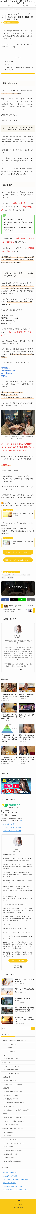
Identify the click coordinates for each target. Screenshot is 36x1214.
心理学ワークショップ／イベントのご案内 (15, 1179)
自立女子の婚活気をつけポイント (11, 22)
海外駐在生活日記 (8, 1132)
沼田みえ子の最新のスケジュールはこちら (18, 552)
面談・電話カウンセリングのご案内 (23, 542)
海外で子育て (7, 1135)
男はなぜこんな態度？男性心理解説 (13, 1091)
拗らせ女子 (10, 577)
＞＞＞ (22, 820)
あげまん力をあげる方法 (10, 1044)
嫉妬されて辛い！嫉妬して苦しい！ (13, 1161)
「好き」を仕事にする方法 (11, 1125)
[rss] (21, 1201)
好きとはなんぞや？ (11, 61)
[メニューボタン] (1, 2)
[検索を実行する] (33, 1028)
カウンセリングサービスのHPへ (12, 827)
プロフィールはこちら (18, 961)
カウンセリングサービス (10, 1172)
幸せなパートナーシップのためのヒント (15, 1041)
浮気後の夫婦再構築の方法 (11, 1070)
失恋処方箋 (6, 1077)
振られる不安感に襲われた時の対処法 (14, 1102)
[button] (5, 599)
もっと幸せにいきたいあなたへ (12, 1150)
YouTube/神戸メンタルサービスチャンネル (15, 1190)
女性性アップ (7, 1113)
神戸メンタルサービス (9, 1183)
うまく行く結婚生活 (9, 1051)
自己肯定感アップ (8, 1106)
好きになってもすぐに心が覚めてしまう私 (23, 514)
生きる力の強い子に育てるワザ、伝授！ (14, 1143)
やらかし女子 (7, 575)
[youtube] (21, 669)
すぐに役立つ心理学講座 (10, 1176)
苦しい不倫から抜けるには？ (11, 1073)
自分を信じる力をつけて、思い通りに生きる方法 (16, 1110)
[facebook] (15, 669)
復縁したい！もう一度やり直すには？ (14, 1084)
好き (24, 575)
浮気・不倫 (6, 1062)
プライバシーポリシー (18, 1204)
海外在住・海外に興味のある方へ (13, 1128)
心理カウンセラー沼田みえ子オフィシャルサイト (18, 2)
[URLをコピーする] (31, 599)
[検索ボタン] (34, 2)
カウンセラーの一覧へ (9, 824)
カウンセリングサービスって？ (12, 831)
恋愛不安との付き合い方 (10, 1099)
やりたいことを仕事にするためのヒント (15, 1121)
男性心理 (6, 1088)
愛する (4, 577)
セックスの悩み (8, 1048)
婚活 (29, 575)
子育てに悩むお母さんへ (10, 1146)
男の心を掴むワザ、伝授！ (11, 1095)
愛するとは (8, 64)
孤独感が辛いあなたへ (10, 1157)
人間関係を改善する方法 (10, 1154)
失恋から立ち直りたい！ (10, 1080)
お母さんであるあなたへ (10, 1139)
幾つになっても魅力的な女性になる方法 (14, 1117)
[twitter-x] (18, 669)
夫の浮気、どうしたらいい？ (11, 1066)
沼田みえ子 (18, 636)
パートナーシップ (16, 575)
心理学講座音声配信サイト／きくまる (14, 1186)
